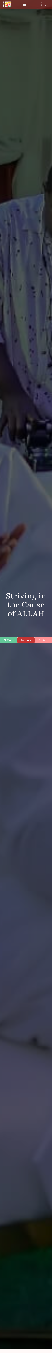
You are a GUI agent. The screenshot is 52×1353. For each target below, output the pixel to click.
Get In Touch (43, 4)
